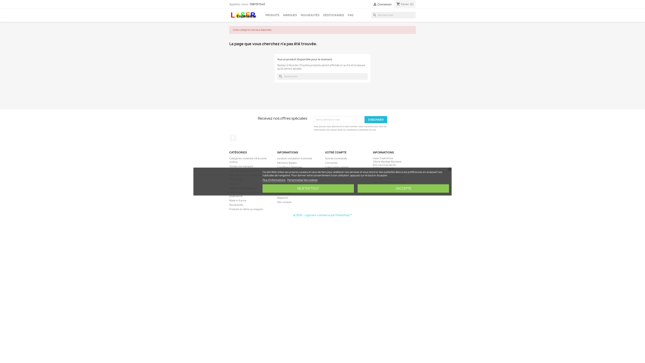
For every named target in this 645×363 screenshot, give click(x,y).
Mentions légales (287, 162)
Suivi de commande (336, 158)
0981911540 (257, 4)
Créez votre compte (336, 167)
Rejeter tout (308, 188)
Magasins (282, 197)
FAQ (350, 15)
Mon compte (284, 202)
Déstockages (333, 15)
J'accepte (403, 188)
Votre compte (336, 152)
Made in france (237, 200)
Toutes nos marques (241, 166)
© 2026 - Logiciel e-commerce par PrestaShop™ (322, 215)
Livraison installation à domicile (294, 158)
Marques (290, 15)
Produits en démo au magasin (246, 209)
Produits (272, 15)
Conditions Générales (290, 167)
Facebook (233, 138)
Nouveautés (310, 15)
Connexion (331, 162)
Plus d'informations (274, 180)
